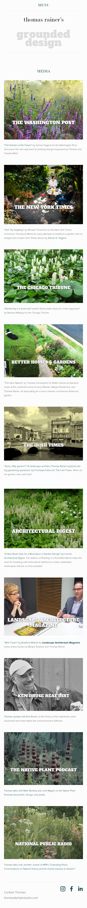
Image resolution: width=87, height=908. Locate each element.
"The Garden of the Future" (18, 145)
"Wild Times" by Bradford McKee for (42, 642)
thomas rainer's (43, 19)
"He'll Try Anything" (14, 229)
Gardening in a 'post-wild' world (21, 308)
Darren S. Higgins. (57, 238)
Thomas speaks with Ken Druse (20, 716)
